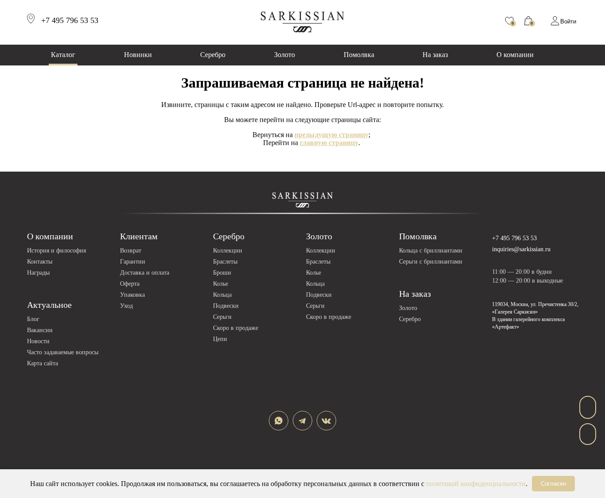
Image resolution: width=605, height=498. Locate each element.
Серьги (222, 317)
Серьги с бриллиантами (430, 261)
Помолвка (359, 54)
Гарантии (132, 261)
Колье (220, 283)
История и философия (56, 250)
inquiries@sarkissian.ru (521, 249)
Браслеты (225, 261)
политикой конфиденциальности (476, 483)
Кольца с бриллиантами (430, 250)
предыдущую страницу (331, 134)
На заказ (435, 54)
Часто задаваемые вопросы (62, 352)
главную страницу (329, 142)
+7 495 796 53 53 (514, 238)
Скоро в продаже (235, 328)
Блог (33, 319)
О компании (515, 54)
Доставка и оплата (144, 272)
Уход (126, 306)
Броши (222, 272)
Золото (284, 54)
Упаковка (132, 294)
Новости (38, 341)
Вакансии (40, 330)
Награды (38, 272)
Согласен (553, 483)
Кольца (222, 294)
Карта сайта (42, 363)
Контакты (39, 261)
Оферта (130, 283)
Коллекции (227, 250)
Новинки (138, 54)
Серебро (212, 54)
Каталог (63, 54)
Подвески (226, 306)
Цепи (220, 339)
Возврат (130, 250)
